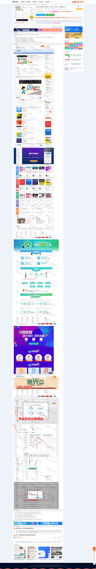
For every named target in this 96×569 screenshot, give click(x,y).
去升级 (73, 11)
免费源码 (76, 44)
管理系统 (80, 47)
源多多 (17, 537)
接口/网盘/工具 (22, 4)
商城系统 (67, 44)
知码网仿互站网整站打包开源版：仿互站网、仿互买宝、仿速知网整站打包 (36, 4)
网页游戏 (80, 44)
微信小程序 (66, 47)
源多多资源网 (18, 4)
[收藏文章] (57, 537)
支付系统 (71, 44)
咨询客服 (50, 14)
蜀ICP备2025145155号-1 (58, 565)
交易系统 (76, 47)
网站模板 (71, 47)
